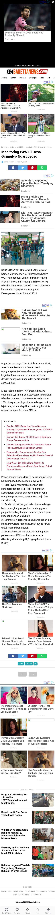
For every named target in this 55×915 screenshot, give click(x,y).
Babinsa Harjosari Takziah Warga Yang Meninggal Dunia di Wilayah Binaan (15, 868)
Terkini (4, 78)
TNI (48, 78)
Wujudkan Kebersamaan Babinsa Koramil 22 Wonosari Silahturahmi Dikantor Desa (14, 834)
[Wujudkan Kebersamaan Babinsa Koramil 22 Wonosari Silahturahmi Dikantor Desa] (43, 835)
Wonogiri (33, 78)
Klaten (13, 78)
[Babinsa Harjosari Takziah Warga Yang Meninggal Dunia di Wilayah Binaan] (43, 870)
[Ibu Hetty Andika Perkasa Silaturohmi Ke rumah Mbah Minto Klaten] (43, 853)
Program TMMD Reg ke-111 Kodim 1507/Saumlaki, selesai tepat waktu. (14, 798)
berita (21, 664)
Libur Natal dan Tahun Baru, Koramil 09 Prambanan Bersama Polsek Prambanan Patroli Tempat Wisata (29, 466)
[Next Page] (33, 674)
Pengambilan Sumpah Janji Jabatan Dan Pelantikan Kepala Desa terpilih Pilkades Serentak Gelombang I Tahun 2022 (30, 455)
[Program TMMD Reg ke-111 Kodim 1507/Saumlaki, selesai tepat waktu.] (43, 800)
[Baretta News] (27, 71)
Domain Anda (6, 891)
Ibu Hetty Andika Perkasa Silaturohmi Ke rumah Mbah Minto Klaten (15, 850)
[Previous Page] (22, 674)
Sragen (22, 78)
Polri (42, 78)
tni (35, 664)
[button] (13, 167)
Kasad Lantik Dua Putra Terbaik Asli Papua (14, 813)
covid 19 (29, 664)
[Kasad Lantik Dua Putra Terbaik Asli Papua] (43, 817)
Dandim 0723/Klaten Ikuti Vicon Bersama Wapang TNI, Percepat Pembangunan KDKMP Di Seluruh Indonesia (29, 429)
